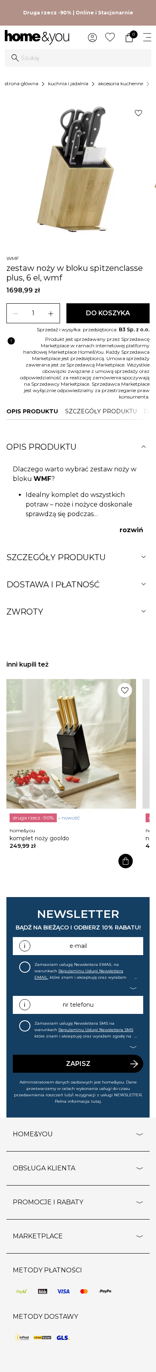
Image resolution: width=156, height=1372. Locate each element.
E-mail (78, 946)
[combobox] (78, 58)
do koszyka (108, 313)
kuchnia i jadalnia (68, 83)
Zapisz (78, 1064)
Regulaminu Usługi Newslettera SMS (95, 1029)
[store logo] (37, 37)
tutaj (96, 1101)
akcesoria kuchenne (120, 83)
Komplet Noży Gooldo (39, 838)
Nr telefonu (78, 1004)
